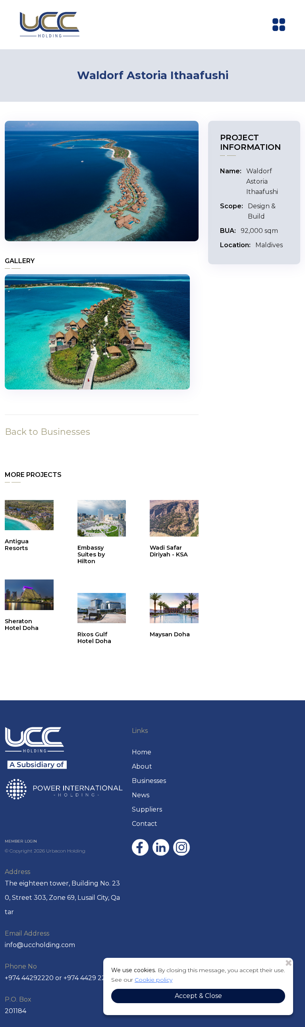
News (140, 795)
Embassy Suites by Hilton (91, 554)
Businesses (149, 781)
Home (141, 752)
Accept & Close (198, 996)
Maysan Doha (170, 634)
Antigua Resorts (17, 545)
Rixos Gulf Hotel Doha (94, 638)
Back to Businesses (47, 431)
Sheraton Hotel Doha (22, 625)
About (142, 766)
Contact (144, 823)
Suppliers (147, 809)
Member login (21, 841)
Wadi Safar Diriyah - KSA (169, 551)
